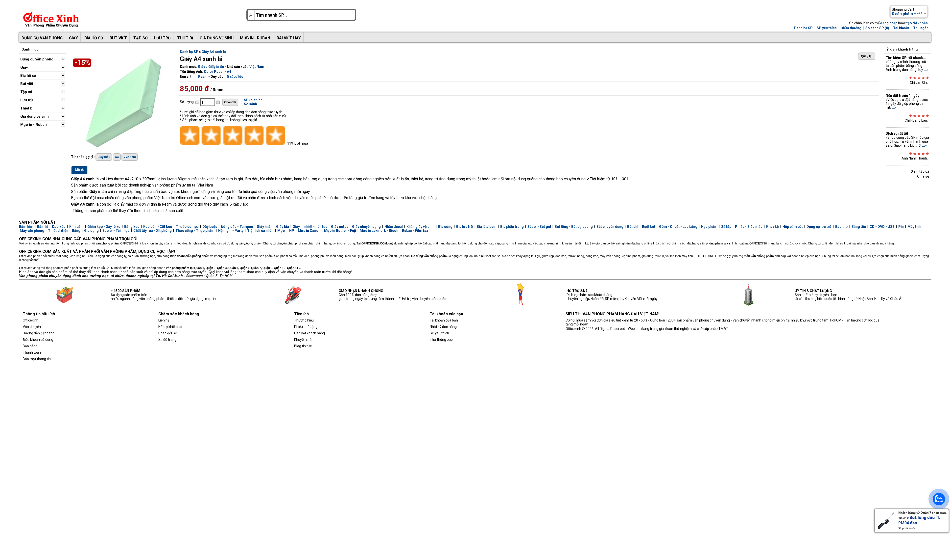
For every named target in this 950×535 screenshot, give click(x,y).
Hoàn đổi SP (167, 333)
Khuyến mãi (303, 340)
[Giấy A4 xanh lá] (122, 148)
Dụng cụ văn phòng (42, 38)
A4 (117, 157)
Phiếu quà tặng (305, 327)
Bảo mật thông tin (37, 359)
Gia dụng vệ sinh (217, 38)
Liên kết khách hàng (309, 333)
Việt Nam (256, 67)
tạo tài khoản (917, 23)
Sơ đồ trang (167, 340)
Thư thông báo (441, 340)
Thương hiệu (304, 320)
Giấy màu (103, 157)
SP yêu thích (827, 28)
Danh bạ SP (803, 28)
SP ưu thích (253, 100)
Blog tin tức (303, 346)
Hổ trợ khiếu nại (170, 327)
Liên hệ (163, 320)
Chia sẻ (923, 176)
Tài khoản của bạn (444, 320)
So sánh (250, 104)
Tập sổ (140, 38)
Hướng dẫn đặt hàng (38, 333)
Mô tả (79, 170)
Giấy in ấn (216, 67)
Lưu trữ (162, 38)
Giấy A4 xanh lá (214, 52)
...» (926, 70)
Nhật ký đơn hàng (443, 327)
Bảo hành (30, 346)
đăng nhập (888, 23)
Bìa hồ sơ (93, 38)
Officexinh (30, 320)
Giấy (73, 38)
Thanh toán (32, 352)
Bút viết (118, 38)
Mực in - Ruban (255, 38)
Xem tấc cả (920, 171)
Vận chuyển (32, 327)
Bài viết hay (289, 38)
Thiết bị (185, 38)
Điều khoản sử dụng (38, 340)
